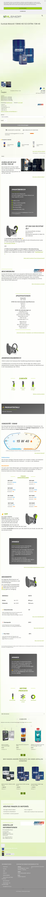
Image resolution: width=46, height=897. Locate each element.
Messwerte (9, 411)
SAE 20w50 (32, 503)
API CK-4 (23, 305)
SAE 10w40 (31, 495)
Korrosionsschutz (40, 144)
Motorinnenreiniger (25, 144)
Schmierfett (12, 700)
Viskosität (4, 411)
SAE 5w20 (31, 480)
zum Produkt (8, 854)
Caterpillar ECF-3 (23, 311)
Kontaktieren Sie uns (7, 886)
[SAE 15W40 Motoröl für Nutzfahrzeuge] (23, 441)
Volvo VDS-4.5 (23, 327)
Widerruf (5, 873)
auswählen (23, 11)
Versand (4, 868)
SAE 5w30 (10, 488)
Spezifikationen (25, 212)
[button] (8, 84)
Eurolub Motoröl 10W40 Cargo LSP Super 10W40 (37, 785)
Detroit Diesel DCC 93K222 (23, 314)
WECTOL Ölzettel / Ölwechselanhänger (5, 745)
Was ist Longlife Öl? (28, 809)
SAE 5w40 (31, 488)
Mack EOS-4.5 (23, 321)
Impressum (5, 866)
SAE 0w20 (10, 480)
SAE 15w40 (23, 299)
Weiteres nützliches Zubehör (39, 394)
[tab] (23, 156)
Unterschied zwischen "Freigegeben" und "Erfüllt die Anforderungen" (31, 332)
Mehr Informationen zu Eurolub (38, 284)
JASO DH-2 (23, 308)
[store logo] (12, 16)
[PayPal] (40, 89)
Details (2, 156)
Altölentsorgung (6, 875)
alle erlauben (22, 8)
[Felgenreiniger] (12, 386)
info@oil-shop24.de (22, 876)
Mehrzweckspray (10, 144)
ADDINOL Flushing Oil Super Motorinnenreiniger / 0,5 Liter (37, 745)
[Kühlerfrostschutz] (23, 699)
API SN (23, 306)
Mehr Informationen (5, 713)
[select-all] (29, 722)
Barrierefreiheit (6, 880)
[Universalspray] (23, 386)
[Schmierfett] (12, 699)
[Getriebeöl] (33, 699)
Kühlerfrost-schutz (23, 701)
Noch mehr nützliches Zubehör (39, 151)
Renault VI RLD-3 (23, 326)
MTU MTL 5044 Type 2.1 (23, 324)
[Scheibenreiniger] (33, 386)
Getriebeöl (33, 700)
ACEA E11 (23, 303)
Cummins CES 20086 (23, 313)
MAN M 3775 (23, 323)
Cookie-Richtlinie (33, 4)
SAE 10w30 (10, 495)
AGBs (4, 871)
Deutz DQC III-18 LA (23, 316)
